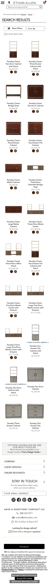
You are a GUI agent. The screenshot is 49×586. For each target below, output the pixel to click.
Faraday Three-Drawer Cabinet (13, 424)
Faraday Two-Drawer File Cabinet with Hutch (35, 349)
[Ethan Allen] (24, 2)
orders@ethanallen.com (26, 517)
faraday (23, 14)
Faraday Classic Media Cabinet (13, 181)
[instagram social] (13, 499)
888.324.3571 (26, 513)
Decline (25, 581)
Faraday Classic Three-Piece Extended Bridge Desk (35, 183)
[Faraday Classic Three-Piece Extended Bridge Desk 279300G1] (35, 168)
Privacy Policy (8, 570)
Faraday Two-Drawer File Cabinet (35, 425)
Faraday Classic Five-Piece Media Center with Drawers (13, 306)
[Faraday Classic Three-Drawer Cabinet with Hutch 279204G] (35, 49)
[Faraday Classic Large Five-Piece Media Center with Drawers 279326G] (35, 291)
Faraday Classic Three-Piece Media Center (36, 224)
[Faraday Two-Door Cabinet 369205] (35, 374)
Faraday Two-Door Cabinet (35, 387)
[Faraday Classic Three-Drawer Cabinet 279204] (13, 128)
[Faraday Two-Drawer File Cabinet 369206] (35, 411)
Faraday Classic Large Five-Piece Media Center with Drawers (36, 306)
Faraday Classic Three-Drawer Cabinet (13, 142)
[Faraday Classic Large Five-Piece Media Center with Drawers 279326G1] (13, 333)
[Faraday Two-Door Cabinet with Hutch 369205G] (13, 374)
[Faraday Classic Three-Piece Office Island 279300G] (13, 249)
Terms (21, 570)
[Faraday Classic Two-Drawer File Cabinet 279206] (35, 128)
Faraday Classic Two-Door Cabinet (35, 104)
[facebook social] (19, 499)
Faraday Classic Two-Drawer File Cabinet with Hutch (35, 265)
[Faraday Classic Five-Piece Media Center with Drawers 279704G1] (13, 291)
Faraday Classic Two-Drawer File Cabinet (35, 142)
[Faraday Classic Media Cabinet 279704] (13, 168)
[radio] (11, 72)
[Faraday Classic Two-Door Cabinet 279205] (35, 91)
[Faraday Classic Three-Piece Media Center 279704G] (35, 210)
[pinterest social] (24, 499)
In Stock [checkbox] (9, 34)
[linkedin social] (35, 499)
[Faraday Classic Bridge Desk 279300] (13, 91)
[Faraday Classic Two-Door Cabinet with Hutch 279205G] (13, 49)
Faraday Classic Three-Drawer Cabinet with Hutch (35, 65)
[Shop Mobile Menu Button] (2, 2)
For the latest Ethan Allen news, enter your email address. (24, 486)
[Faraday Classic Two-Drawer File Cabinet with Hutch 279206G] (35, 249)
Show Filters (17, 28)
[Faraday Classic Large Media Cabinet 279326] (13, 210)
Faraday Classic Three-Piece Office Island (13, 263)
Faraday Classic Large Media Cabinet (13, 224)
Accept (24, 578)
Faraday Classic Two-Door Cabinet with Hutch (13, 63)
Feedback (24, 546)
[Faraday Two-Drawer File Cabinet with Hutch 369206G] (35, 333)
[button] (44, 2)
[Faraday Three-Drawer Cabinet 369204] (13, 411)
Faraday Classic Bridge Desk (13, 104)
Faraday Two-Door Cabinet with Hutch (13, 390)
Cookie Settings (24, 575)
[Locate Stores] (9, 2)
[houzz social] (29, 499)
